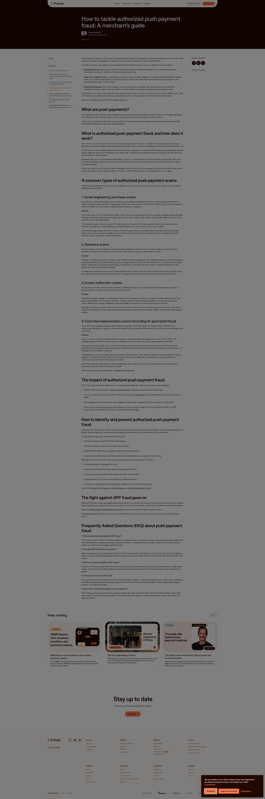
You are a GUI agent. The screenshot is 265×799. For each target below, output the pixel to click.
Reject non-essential (229, 791)
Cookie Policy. (210, 785)
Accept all (211, 791)
